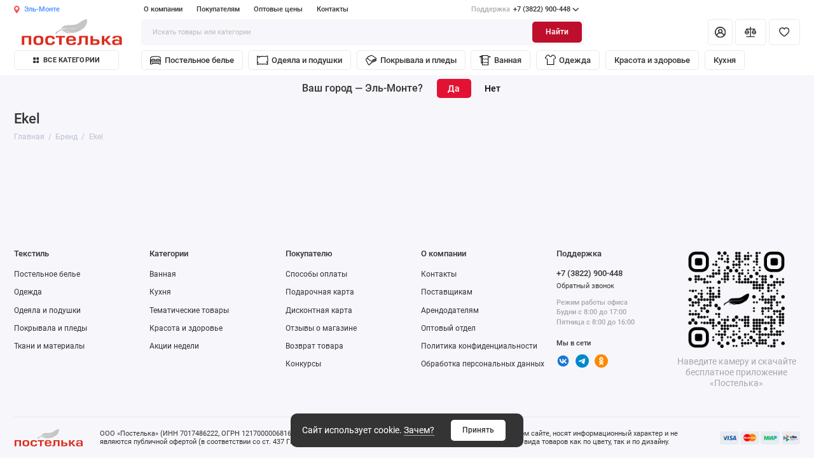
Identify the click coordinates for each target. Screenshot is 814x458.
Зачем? (419, 430)
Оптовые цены (278, 9)
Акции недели (174, 346)
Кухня (725, 60)
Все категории (71, 60)
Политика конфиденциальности (479, 346)
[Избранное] (784, 32)
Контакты (332, 9)
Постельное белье (199, 60)
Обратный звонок (585, 286)
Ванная (507, 60)
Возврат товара (314, 346)
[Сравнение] (751, 32)
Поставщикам (447, 292)
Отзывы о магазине (321, 328)
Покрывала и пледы (418, 60)
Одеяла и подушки (307, 60)
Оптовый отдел (448, 328)
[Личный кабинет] (720, 32)
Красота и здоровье (652, 60)
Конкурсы (303, 363)
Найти (557, 31)
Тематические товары (189, 310)
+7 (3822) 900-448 (520, 9)
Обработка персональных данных (482, 363)
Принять (478, 430)
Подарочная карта (320, 292)
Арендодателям (450, 310)
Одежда (575, 60)
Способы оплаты (316, 274)
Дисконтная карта (319, 310)
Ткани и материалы (49, 346)
